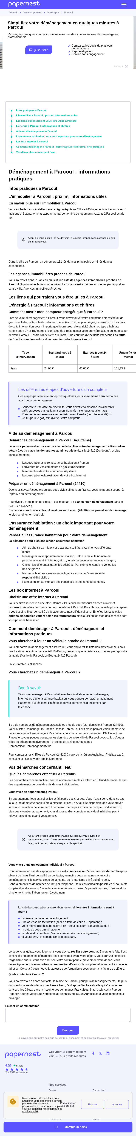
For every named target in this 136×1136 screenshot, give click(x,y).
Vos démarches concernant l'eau (35, 152)
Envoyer (68, 1030)
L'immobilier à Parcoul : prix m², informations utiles (47, 115)
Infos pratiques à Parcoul (31, 110)
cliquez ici (113, 1037)
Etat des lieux (99, 1090)
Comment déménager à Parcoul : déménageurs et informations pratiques (60, 146)
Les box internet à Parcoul (32, 141)
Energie (52, 1090)
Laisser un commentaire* (22, 1005)
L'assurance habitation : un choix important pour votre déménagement (59, 136)
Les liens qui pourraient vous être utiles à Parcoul (46, 120)
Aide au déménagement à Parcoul (36, 131)
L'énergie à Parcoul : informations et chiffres (43, 125)
